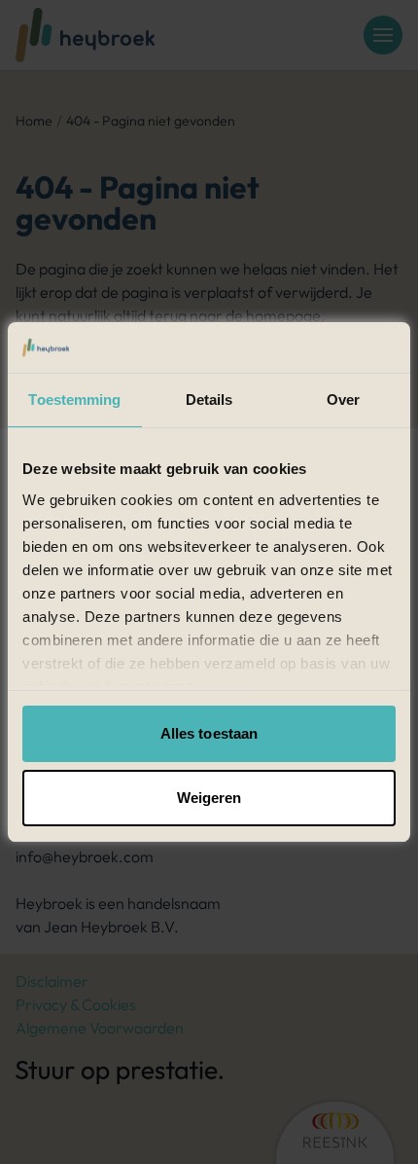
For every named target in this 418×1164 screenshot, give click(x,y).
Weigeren (209, 797)
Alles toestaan (209, 733)
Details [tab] (209, 399)
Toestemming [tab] (74, 399)
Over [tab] (343, 399)
